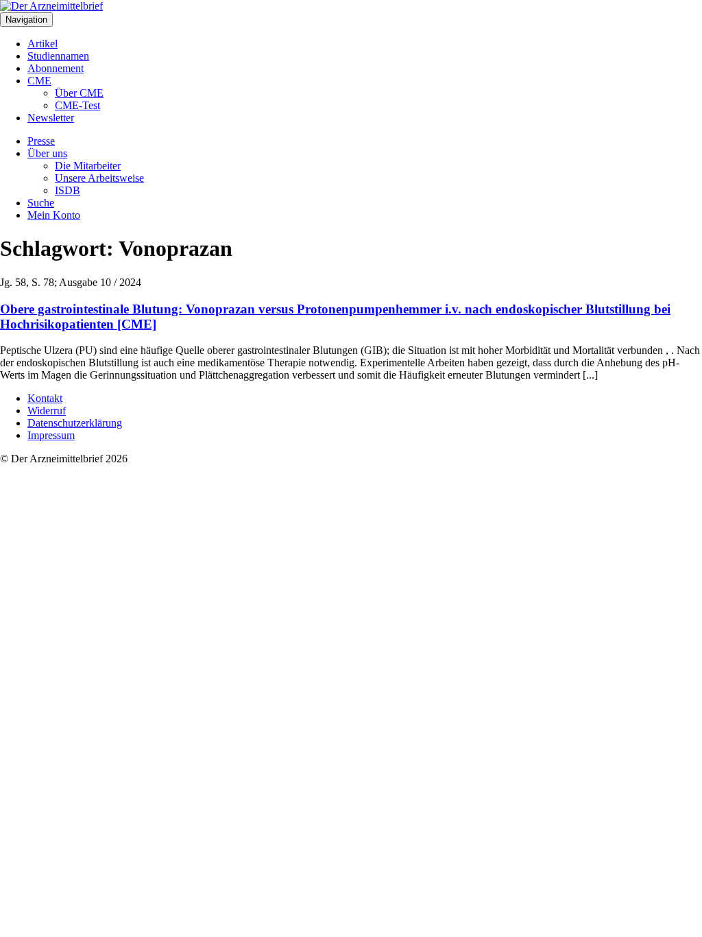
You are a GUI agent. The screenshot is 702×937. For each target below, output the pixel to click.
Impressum (51, 435)
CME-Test (77, 105)
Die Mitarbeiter (88, 165)
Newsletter (50, 117)
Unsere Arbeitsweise (99, 178)
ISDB (67, 190)
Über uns (47, 153)
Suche (40, 203)
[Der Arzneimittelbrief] (51, 6)
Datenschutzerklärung (74, 423)
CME (39, 80)
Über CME (79, 93)
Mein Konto (53, 215)
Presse (41, 141)
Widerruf (46, 410)
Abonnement (55, 68)
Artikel (42, 43)
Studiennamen (58, 56)
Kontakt (44, 398)
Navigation (26, 19)
